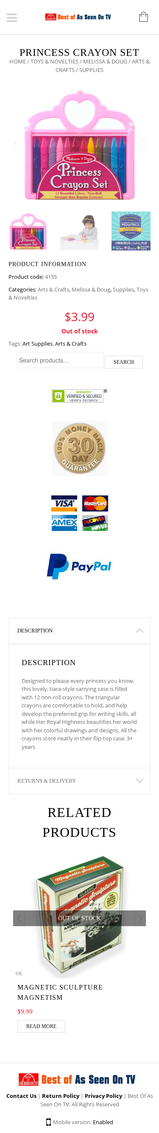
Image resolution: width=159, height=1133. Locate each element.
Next (142, 145)
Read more (41, 1026)
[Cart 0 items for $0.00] (139, 17)
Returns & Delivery (46, 781)
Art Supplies (37, 343)
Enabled (103, 1122)
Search (124, 362)
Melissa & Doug (105, 61)
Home (17, 61)
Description (35, 630)
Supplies (123, 289)
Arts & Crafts (53, 289)
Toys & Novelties (54, 61)
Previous (16, 145)
